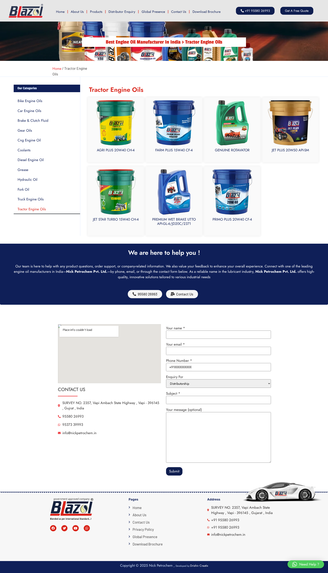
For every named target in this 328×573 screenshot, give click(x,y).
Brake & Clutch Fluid (33, 120)
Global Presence (153, 11)
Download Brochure (207, 11)
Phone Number (179, 361)
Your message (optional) (184, 410)
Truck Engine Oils (31, 199)
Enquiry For (174, 377)
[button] (296, 11)
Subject (173, 393)
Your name (175, 328)
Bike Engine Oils (30, 100)
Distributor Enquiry (121, 11)
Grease (23, 169)
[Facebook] (53, 528)
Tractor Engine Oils (32, 209)
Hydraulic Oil (27, 179)
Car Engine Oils (29, 110)
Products (96, 11)
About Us (77, 11)
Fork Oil (23, 189)
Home (60, 11)
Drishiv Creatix (199, 566)
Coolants (24, 150)
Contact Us (178, 11)
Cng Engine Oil (29, 140)
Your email (175, 344)
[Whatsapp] (87, 528)
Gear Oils (25, 130)
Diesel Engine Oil (31, 159)
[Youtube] (75, 528)
